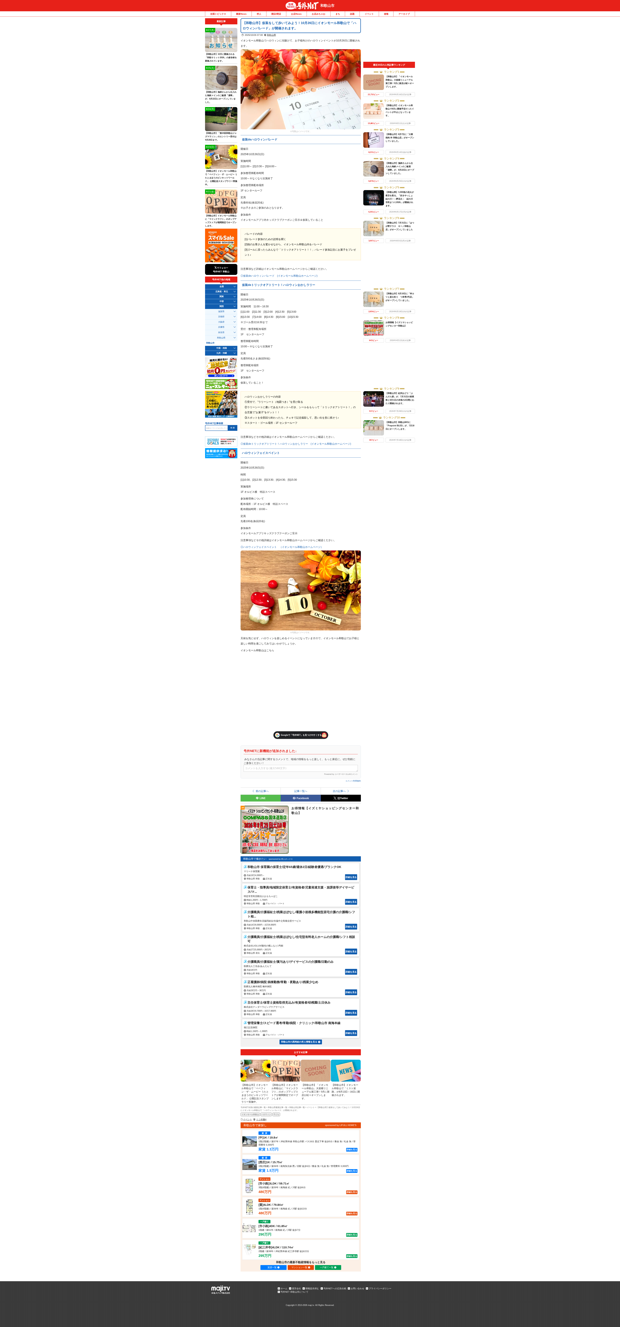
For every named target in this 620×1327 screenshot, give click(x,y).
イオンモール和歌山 (250, 1114)
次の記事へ (339, 791)
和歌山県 (271, 35)
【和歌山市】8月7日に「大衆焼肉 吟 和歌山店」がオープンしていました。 (400, 137)
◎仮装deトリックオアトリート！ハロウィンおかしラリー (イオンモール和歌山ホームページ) (296, 443)
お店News (296, 14)
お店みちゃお (318, 14)
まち (338, 14)
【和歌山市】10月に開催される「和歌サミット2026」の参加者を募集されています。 (221, 57)
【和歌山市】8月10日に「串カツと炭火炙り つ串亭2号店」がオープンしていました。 (400, 297)
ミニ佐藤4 (261, 1119)
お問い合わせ (357, 1288)
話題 (352, 14)
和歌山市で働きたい (254, 858)
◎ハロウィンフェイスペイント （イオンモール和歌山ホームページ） (282, 546)
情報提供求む (312, 1288)
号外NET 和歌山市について (294, 1292)
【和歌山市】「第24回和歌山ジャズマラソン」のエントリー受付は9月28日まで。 (221, 136)
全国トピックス (218, 14)
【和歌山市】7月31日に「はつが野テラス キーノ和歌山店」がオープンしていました (400, 226)
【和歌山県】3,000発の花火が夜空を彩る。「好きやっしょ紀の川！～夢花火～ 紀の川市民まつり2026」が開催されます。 (400, 199)
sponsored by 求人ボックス (281, 859)
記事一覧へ (300, 791)
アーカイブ (404, 14)
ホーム (284, 1288)
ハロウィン (266, 1114)
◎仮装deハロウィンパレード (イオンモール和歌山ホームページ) (279, 275)
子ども (276, 1114)
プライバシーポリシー (380, 1288)
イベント (369, 14)
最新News (241, 14)
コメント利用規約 (353, 781)
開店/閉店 (276, 14)
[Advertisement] (389, 40)
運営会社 (296, 1288)
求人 (259, 14)
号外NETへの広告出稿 (335, 1288)
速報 (386, 14)
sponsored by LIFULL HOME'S (340, 1125)
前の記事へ (262, 791)
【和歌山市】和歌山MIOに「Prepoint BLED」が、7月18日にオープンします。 (400, 425)
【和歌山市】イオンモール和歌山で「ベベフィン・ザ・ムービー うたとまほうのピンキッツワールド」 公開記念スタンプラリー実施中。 (221, 178)
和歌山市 (327, 6)
